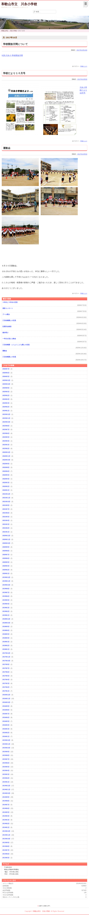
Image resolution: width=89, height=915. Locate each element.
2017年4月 (6, 679)
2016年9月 (6, 706)
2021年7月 (6, 509)
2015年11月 (6, 744)
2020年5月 (6, 562)
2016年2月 (6, 732)
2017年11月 (6, 657)
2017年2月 (6, 687)
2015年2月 (6, 778)
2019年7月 (6, 592)
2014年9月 (6, 797)
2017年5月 (6, 676)
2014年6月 (6, 808)
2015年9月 (6, 751)
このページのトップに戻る (44, 906)
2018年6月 (6, 630)
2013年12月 (6, 831)
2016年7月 (6, 714)
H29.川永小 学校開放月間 (12, 55)
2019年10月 (6, 585)
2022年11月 (6, 456)
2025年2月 (6, 395)
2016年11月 (6, 698)
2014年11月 (6, 789)
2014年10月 (6, 793)
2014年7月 (6, 805)
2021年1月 (6, 532)
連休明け (5, 332)
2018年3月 (6, 642)
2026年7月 (6, 369)
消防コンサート (7, 308)
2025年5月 (6, 392)
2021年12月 (6, 494)
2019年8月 (6, 589)
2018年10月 (6, 623)
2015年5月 (6, 767)
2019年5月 (6, 600)
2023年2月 (6, 448)
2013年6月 (6, 854)
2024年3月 (6, 403)
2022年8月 (6, 467)
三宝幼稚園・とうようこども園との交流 (16, 345)
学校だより (83, 66)
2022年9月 (6, 464)
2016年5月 (6, 721)
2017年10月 (6, 661)
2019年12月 (6, 577)
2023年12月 (6, 414)
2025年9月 (6, 388)
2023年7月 (6, 429)
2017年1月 (6, 691)
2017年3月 (6, 683)
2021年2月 (6, 528)
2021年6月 (6, 513)
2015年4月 (6, 770)
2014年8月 (6, 801)
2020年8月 (6, 551)
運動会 (6, 148)
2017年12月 (6, 653)
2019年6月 (6, 596)
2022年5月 (6, 475)
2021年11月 (6, 498)
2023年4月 (6, 441)
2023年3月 (6, 445)
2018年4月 (6, 638)
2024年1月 (6, 411)
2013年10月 (6, 839)
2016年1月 (6, 736)
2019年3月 (6, 608)
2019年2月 (6, 611)
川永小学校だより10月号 (83, 90)
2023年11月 (6, 418)
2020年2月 (6, 570)
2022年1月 (6, 490)
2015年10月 (6, 748)
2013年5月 (6, 858)
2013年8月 (6, 846)
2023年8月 (6, 426)
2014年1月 (6, 827)
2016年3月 (6, 729)
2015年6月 (6, 763)
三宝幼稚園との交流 (9, 320)
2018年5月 (6, 634)
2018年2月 (6, 645)
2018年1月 (6, 649)
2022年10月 (6, 460)
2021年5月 (6, 517)
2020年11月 (6, 539)
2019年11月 (6, 581)
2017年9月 (6, 664)
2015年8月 (6, 755)
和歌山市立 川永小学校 (19, 4)
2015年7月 (6, 759)
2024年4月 (6, 399)
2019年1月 (6, 615)
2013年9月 (6, 842)
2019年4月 (6, 604)
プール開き (6, 314)
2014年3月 (6, 820)
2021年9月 (6, 505)
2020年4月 (6, 566)
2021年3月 (6, 524)
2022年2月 (6, 486)
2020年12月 (6, 535)
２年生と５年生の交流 (9, 302)
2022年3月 (6, 482)
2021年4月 (6, 520)
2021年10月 (6, 501)
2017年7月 (6, 668)
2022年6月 (6, 471)
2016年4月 (6, 725)
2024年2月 (6, 407)
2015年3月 (6, 774)
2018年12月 (6, 619)
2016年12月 (6, 695)
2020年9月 (6, 547)
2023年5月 (6, 437)
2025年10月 (6, 384)
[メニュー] (86, 4)
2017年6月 (6, 672)
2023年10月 (6, 422)
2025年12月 (6, 380)
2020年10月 (6, 543)
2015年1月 (6, 782)
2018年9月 (6, 626)
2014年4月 (6, 816)
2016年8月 (6, 710)
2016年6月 (6, 717)
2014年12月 (6, 786)
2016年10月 (6, 702)
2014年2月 (6, 823)
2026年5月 (6, 376)
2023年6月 (6, 433)
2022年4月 (6, 479)
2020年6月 (6, 558)
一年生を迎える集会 (9, 338)
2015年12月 (6, 740)
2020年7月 (6, 554)
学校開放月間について (15, 44)
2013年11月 (6, 835)
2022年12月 (6, 452)
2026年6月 (6, 373)
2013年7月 (6, 850)
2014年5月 (6, 812)
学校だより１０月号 (14, 73)
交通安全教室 (6, 326)
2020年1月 (6, 573)
